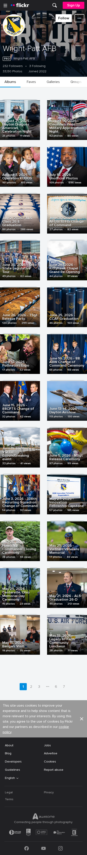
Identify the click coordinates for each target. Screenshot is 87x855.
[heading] (20, 5)
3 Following (37, 66)
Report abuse (53, 770)
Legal (9, 792)
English (10, 778)
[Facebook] (26, 848)
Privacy (49, 792)
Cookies (50, 761)
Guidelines (12, 770)
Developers (13, 761)
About (9, 745)
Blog (8, 753)
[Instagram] (60, 848)
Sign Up (73, 5)
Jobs (47, 745)
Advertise (50, 753)
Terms (9, 799)
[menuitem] (54, 5)
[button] (81, 718)
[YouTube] (43, 848)
